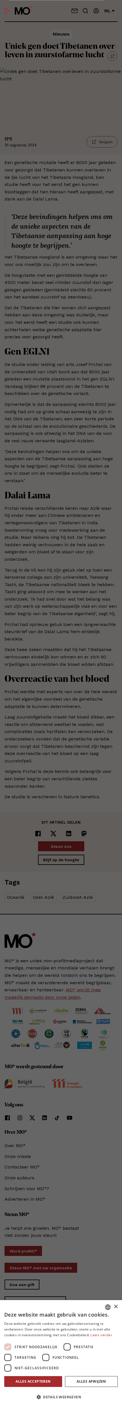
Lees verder (101, 1335)
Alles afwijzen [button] (91, 1381)
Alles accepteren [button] (33, 1381)
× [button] (115, 1307)
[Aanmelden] (96, 11)
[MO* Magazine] (23, 11)
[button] (61, 1397)
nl (107, 10)
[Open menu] (7, 11)
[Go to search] (85, 11)
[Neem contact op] (74, 11)
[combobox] (108, 1307)
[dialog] (61, 1354)
